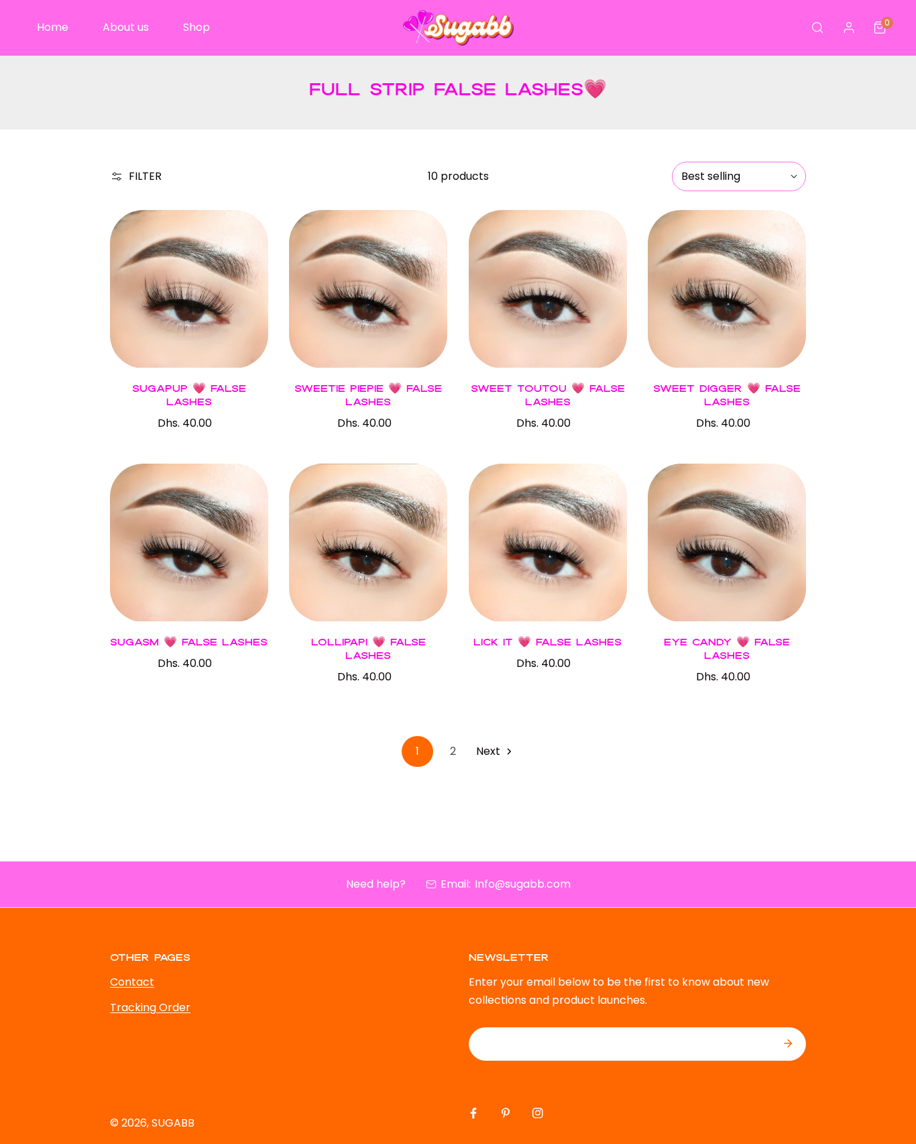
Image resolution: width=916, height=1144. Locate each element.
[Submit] (788, 1043)
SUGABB (173, 1123)
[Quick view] (241, 351)
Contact (132, 982)
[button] (880, 28)
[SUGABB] (458, 28)
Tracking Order (150, 1007)
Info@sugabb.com (523, 884)
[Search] (818, 28)
